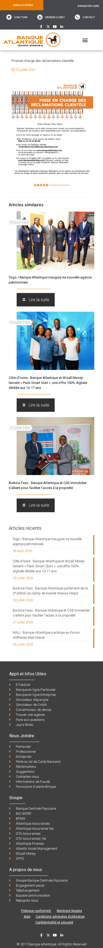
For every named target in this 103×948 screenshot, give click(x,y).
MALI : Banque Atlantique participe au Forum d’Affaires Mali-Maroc (46, 635)
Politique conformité (36, 911)
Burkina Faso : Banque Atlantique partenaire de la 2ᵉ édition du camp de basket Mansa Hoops (50, 590)
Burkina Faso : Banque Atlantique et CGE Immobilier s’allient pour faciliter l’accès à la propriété (51, 612)
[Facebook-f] (41, 27)
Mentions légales (69, 911)
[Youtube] (55, 27)
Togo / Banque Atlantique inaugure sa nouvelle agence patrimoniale (47, 541)
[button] (85, 40)
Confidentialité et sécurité (54, 922)
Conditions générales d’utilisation (60, 916)
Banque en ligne (88, 5)
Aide (27, 916)
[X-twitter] (48, 27)
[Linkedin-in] (61, 27)
